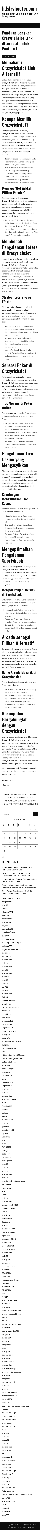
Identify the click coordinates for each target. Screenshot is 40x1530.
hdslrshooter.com (19, 8)
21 (25, 842)
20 (20, 842)
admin (7, 785)
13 (20, 838)
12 (15, 838)
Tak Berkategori (8, 780)
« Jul (4, 857)
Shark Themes (28, 1527)
